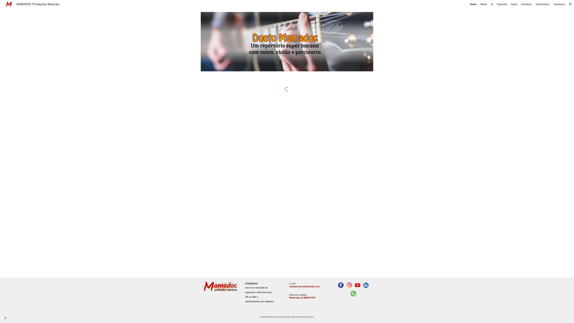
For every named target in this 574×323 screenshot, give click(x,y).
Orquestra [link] (502, 4)
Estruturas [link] (526, 4)
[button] (570, 4)
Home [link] (473, 4)
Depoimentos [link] (543, 4)
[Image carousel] (287, 41)
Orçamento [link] (559, 4)
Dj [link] (492, 4)
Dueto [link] (514, 4)
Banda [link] (483, 4)
